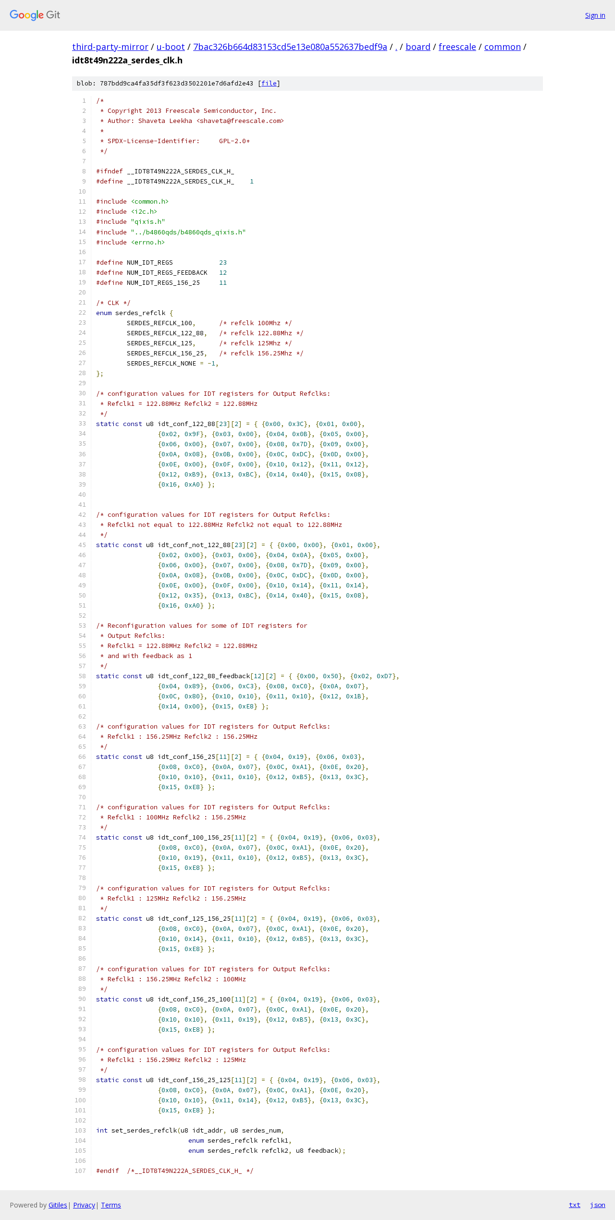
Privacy (84, 1204)
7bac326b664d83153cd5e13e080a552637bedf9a (290, 46)
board (418, 46)
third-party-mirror (110, 46)
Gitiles (58, 1204)
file (269, 83)
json (597, 1204)
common (502, 46)
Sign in (595, 15)
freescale (457, 46)
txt (574, 1204)
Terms (111, 1204)
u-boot (171, 46)
